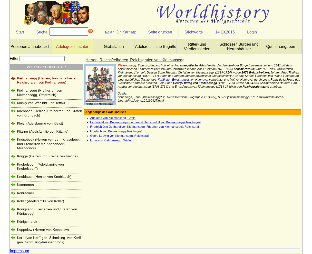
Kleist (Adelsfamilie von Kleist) (40, 123)
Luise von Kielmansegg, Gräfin (110, 140)
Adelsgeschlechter (72, 46)
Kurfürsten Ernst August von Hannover (183, 79)
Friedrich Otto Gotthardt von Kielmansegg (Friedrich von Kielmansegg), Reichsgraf (144, 126)
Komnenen (25, 185)
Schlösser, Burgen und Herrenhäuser (239, 46)
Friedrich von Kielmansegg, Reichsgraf (116, 131)
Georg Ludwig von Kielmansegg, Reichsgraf (119, 136)
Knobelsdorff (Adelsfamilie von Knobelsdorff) (40, 166)
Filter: (15, 58)
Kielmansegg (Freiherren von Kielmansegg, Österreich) (39, 92)
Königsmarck (27, 221)
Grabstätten (114, 46)
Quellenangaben (280, 46)
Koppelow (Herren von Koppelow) (43, 230)
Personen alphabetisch (30, 46)
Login (252, 32)
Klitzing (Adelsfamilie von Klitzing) (42, 131)
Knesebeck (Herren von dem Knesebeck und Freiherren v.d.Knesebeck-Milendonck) (48, 144)
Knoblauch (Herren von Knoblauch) (44, 177)
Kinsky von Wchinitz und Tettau (41, 103)
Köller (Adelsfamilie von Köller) (40, 201)
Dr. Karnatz (126, 32)
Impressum (19, 251)
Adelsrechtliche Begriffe (155, 46)
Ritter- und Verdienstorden (197, 46)
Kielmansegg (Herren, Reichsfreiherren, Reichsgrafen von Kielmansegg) (47, 80)
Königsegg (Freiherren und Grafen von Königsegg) (47, 211)
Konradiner (25, 193)
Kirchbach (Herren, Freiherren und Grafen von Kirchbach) (49, 113)
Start (20, 32)
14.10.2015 (225, 32)
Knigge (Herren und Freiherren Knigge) (47, 156)
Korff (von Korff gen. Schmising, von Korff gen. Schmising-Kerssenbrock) (49, 240)
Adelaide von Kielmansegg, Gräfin (113, 118)
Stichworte (194, 32)
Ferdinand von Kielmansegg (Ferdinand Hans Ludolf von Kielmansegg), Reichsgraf (145, 122)
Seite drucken (160, 32)
